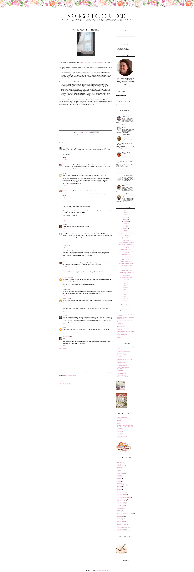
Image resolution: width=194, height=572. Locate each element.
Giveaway (119, 481)
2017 (125, 214)
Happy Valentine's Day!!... (126, 257)
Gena (64, 260)
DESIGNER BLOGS (103, 570)
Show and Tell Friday (121, 522)
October (126, 219)
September (126, 221)
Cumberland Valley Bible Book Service (125, 320)
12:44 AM (65, 323)
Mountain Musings (121, 362)
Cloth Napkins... (126, 240)
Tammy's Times (120, 370)
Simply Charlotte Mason (122, 334)
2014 (125, 285)
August (126, 223)
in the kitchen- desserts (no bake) (124, 497)
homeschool (119, 486)
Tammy (64, 162)
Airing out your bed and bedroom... (126, 268)
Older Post (109, 372)
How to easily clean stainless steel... (126, 232)
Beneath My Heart (121, 350)
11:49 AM (65, 220)
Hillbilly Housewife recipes (122, 430)
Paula (64, 231)
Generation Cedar (121, 353)
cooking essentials (121, 472)
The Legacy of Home (121, 375)
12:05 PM (65, 257)
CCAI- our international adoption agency (125, 314)
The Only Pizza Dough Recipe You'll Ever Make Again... (127, 195)
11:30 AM (65, 185)
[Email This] (92, 132)
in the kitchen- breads (121, 492)
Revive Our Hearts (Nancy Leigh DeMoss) (125, 331)
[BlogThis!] (93, 132)
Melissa (64, 145)
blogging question (121, 465)
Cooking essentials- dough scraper (126, 115)
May (126, 225)
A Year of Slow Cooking (122, 417)
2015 (125, 283)
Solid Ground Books (121, 336)
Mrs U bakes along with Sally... (126, 256)
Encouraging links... (126, 275)
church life (119, 470)
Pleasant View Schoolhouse (123, 367)
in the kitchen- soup (121, 503)
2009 (125, 294)
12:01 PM (65, 242)
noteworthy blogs (120, 516)
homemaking (83, 134)
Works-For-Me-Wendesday (122, 530)
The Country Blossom (121, 373)
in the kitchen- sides (121, 500)
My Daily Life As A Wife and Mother (124, 364)
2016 (125, 282)
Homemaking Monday (121, 484)
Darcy (64, 224)
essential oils (119, 475)
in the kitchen (120, 491)
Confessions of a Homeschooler (123, 351)
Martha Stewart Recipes (122, 434)
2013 (125, 287)
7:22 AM (65, 295)
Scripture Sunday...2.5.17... (126, 270)
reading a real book (121, 521)
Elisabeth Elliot (120, 323)
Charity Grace (66, 298)
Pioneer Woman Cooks (122, 436)
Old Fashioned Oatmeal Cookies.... (126, 244)
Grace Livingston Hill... (122, 169)
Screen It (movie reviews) (122, 332)
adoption (119, 460)
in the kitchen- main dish (122, 499)
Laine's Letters (120, 357)
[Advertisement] (85, 360)
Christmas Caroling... (127, 134)
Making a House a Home (97, 16)
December (126, 215)
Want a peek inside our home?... (126, 277)
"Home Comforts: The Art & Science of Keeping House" (91, 62)
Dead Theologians (121, 321)
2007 (125, 298)
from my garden (120, 480)
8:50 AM (65, 170)
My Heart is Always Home (122, 365)
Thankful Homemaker (121, 372)
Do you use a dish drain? (127, 175)
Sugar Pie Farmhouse (121, 368)
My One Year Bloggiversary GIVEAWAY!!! (125, 126)
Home (86, 372)
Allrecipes (119, 420)
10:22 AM (65, 302)
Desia (64, 315)
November (126, 217)
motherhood (119, 510)
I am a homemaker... (126, 254)
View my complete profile (125, 86)
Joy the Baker (120, 433)
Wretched (119, 337)
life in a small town (121, 505)
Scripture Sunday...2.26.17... (126, 237)
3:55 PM (65, 266)
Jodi (63, 173)
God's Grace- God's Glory (122, 354)
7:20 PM (65, 333)
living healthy (91, 134)
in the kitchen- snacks (121, 502)
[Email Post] (90, 132)
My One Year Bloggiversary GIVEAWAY (125, 513)
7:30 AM (65, 159)
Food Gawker (120, 428)
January (125, 279)
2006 (125, 300)
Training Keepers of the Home (123, 376)
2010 (125, 292)
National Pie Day (120, 515)
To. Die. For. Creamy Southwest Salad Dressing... (126, 152)
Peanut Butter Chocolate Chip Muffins (126, 263)
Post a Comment (63, 348)
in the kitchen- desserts (122, 495)
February (126, 230)
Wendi (64, 188)
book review (119, 467)
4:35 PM (65, 274)
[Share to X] (95, 132)
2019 (125, 210)
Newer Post (61, 372)
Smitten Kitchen (120, 437)
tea (117, 526)
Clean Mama (119, 315)
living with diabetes (121, 508)
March (125, 228)
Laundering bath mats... (126, 267)
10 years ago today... (126, 238)
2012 (125, 289)
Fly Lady (119, 324)
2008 (125, 296)
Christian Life (120, 468)
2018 (125, 212)
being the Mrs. (120, 462)
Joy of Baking (120, 431)
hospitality (119, 489)
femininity (119, 478)
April (126, 226)
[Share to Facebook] (96, 132)
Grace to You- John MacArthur (123, 328)
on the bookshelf (120, 518)
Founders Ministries (121, 326)
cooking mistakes (120, 473)
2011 (125, 291)
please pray (119, 519)
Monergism (119, 329)
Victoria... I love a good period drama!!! (126, 242)
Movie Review (120, 511)
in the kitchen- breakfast (122, 494)
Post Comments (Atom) (70, 375)
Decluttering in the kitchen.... (126, 259)
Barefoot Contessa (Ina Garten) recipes (125, 425)
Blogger (128, 304)
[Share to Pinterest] (98, 132)
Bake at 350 (119, 422)
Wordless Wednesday (121, 529)
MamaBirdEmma (66, 336)
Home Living (119, 356)
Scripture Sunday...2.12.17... (126, 261)
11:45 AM (65, 197)
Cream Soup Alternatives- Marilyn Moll (125, 426)
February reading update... (126, 265)
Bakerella (119, 423)
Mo (63, 327)
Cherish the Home (66, 277)
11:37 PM (65, 345)
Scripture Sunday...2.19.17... (126, 249)
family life (119, 476)
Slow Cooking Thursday (122, 524)
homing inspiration (121, 488)
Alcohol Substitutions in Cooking (123, 418)
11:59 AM (65, 228)
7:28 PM (65, 286)
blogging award (120, 464)
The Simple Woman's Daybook (123, 527)
